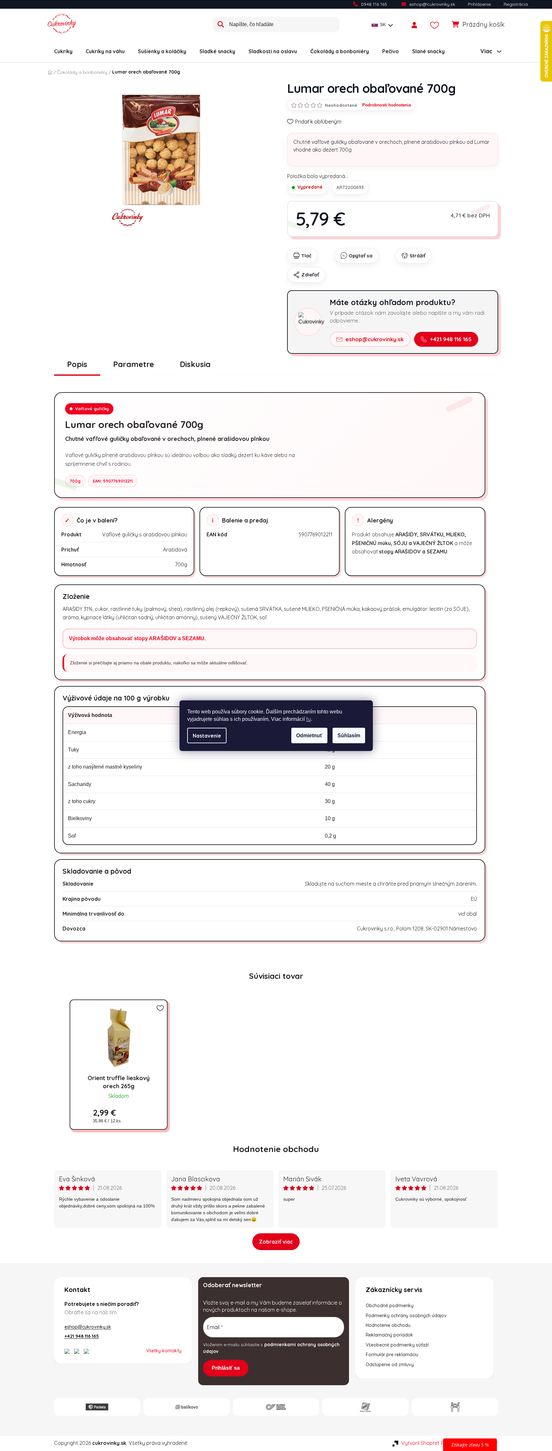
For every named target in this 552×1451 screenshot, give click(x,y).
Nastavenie (207, 735)
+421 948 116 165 (450, 339)
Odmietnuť (309, 735)
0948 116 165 (374, 4)
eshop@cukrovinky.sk (432, 4)
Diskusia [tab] (195, 364)
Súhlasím (348, 735)
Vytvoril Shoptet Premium (431, 1443)
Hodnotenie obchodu (276, 1149)
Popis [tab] (77, 364)
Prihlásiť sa (226, 1368)
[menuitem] (63, 51)
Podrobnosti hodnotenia (386, 105)
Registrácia (516, 4)
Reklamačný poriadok (389, 1335)
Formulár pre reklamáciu (392, 1354)
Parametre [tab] (133, 364)
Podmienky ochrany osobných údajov (406, 1315)
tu (308, 718)
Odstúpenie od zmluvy (390, 1364)
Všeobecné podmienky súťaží (397, 1345)
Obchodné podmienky (389, 1305)
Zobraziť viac (276, 1241)
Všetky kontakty (163, 1351)
